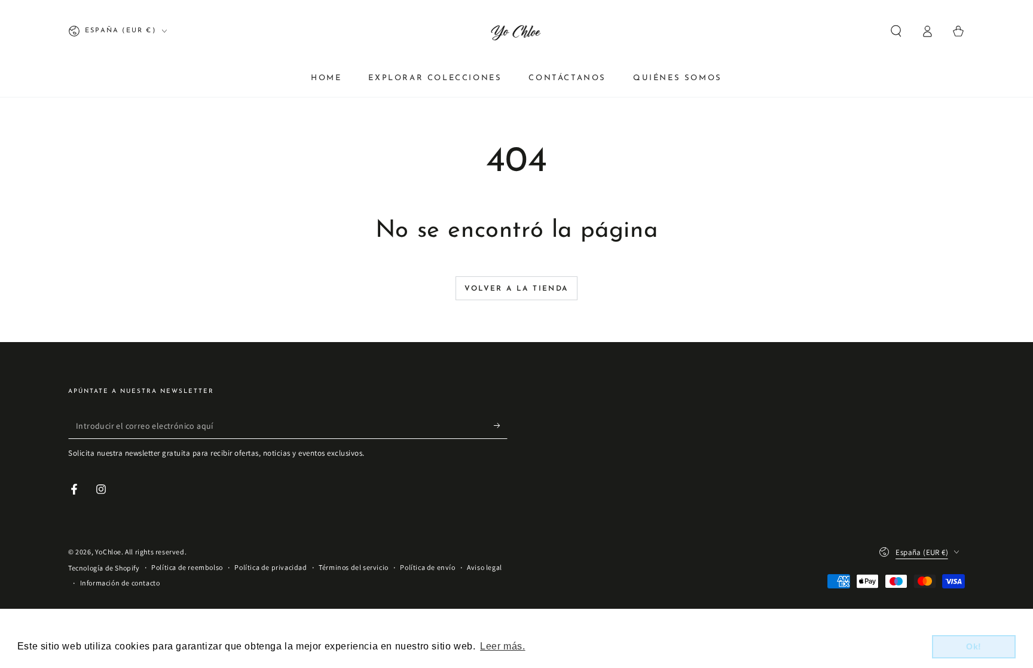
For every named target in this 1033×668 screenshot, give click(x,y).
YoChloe (108, 551)
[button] (896, 31)
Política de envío (427, 567)
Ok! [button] (974, 646)
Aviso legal (484, 567)
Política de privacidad (270, 567)
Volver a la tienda (516, 288)
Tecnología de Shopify (104, 567)
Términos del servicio (354, 567)
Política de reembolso (187, 567)
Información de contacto (120, 582)
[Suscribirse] (501, 425)
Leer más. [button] (502, 646)
